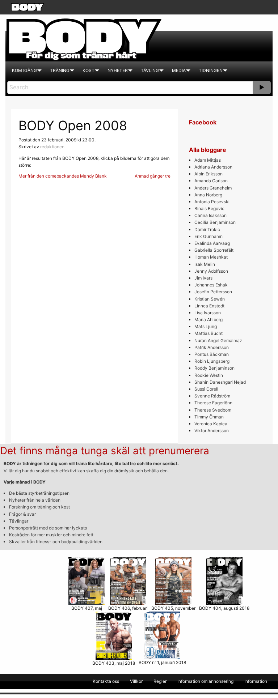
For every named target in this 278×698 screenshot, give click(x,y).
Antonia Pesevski (211, 201)
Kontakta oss (106, 681)
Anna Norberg (208, 194)
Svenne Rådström (212, 396)
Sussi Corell (206, 389)
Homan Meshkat (211, 257)
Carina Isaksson (210, 215)
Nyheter (118, 70)
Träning (60, 70)
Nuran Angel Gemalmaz (218, 340)
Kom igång (24, 70)
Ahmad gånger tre (152, 176)
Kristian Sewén (209, 299)
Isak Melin (204, 264)
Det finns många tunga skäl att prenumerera (104, 450)
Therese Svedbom (212, 410)
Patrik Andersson (211, 347)
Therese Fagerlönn (213, 402)
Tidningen (211, 70)
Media (179, 70)
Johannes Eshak (211, 285)
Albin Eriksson (208, 173)
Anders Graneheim (213, 188)
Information (255, 681)
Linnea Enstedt (209, 305)
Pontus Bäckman (211, 354)
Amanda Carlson (211, 180)
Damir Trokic (207, 229)
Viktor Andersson (211, 430)
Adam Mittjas (207, 160)
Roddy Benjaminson (214, 368)
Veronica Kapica (210, 423)
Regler (160, 681)
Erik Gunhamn (208, 236)
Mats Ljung (205, 326)
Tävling (150, 70)
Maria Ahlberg (208, 319)
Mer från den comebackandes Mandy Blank (62, 176)
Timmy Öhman (209, 417)
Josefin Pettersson (213, 291)
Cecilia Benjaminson (215, 222)
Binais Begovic (209, 208)
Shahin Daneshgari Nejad (220, 382)
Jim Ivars (203, 278)
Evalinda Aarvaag (212, 243)
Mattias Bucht (208, 333)
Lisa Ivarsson (207, 312)
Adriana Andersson (213, 167)
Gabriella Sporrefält (213, 250)
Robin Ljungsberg (211, 361)
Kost (88, 70)
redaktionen (52, 146)
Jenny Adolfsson (211, 271)
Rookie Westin (208, 375)
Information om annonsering (205, 681)
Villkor (136, 681)
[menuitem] (24, 70)
